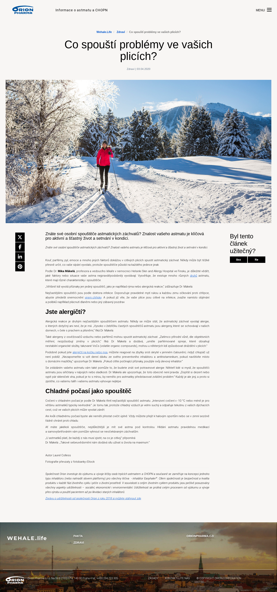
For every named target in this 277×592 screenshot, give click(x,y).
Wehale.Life (104, 32)
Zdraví (121, 32)
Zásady (153, 578)
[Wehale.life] (24, 9)
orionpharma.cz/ (200, 536)
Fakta (78, 536)
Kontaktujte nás (177, 578)
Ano (238, 259)
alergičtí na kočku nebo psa (90, 352)
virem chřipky (93, 297)
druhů (193, 275)
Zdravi (78, 542)
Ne (256, 259)
